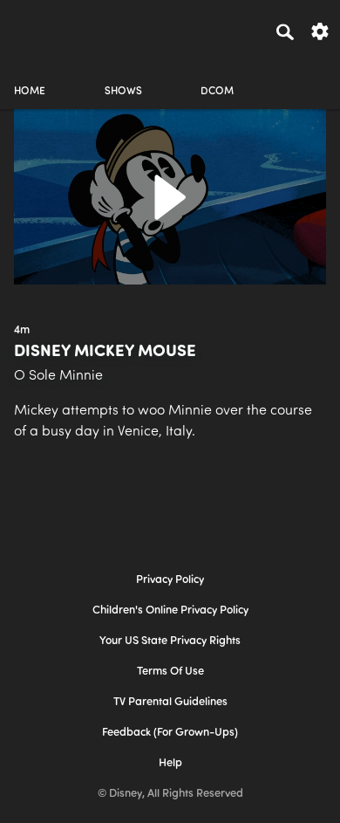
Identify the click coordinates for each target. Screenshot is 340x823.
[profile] (310, 76)
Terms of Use (170, 671)
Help (170, 763)
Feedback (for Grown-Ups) (170, 732)
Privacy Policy (170, 580)
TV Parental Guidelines (170, 702)
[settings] (320, 30)
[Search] (285, 31)
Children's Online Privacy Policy (170, 610)
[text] (22, 330)
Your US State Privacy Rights (170, 641)
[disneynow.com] (44, 28)
